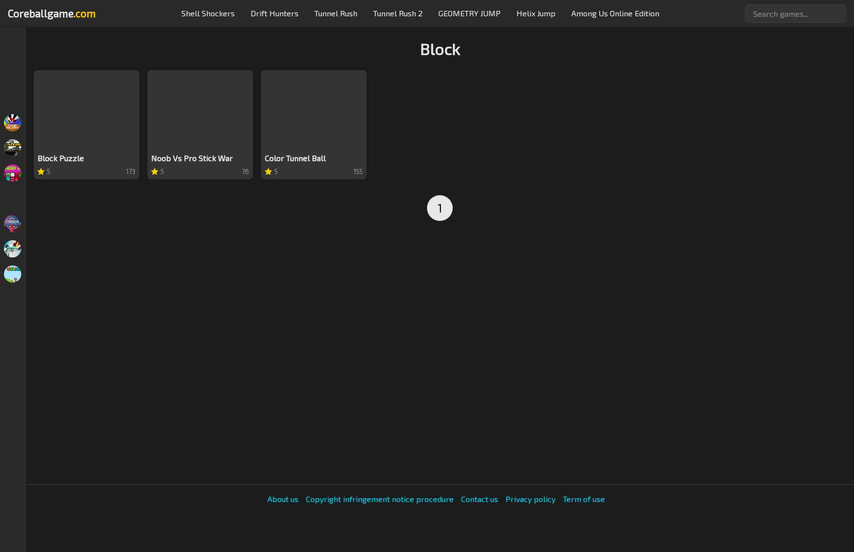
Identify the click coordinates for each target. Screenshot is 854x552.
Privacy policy (530, 499)
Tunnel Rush (335, 13)
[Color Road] (12, 198)
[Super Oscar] (12, 274)
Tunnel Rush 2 (398, 13)
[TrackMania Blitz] (12, 248)
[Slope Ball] (12, 47)
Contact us (479, 499)
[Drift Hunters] (12, 148)
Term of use (584, 499)
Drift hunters (275, 13)
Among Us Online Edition (615, 13)
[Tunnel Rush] (12, 122)
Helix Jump (535, 13)
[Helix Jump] (12, 97)
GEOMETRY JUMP (469, 13)
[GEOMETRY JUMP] (12, 173)
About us (283, 499)
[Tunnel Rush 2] (12, 223)
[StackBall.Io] (12, 72)
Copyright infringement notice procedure (380, 499)
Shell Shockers (208, 13)
